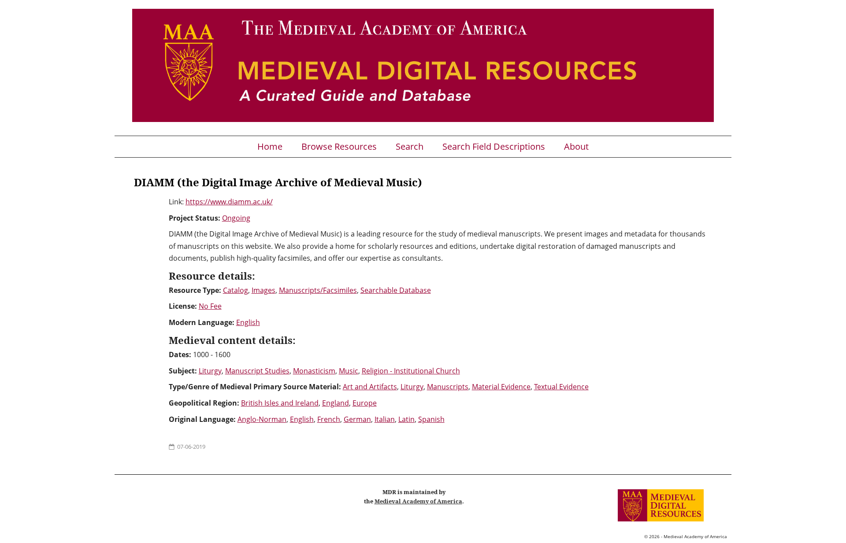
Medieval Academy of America (418, 501)
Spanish (431, 419)
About (576, 146)
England (335, 403)
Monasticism (314, 371)
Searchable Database (395, 290)
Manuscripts (447, 387)
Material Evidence (501, 387)
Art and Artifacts (370, 387)
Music (348, 371)
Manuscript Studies (257, 371)
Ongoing (236, 218)
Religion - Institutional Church (411, 371)
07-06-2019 (191, 447)
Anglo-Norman (261, 419)
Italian (385, 419)
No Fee (210, 306)
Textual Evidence (561, 387)
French (328, 419)
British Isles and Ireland (280, 403)
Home (269, 146)
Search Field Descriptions (493, 146)
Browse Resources (339, 146)
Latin (406, 419)
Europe (364, 403)
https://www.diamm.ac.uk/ (229, 202)
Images (263, 290)
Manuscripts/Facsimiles (318, 290)
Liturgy (210, 371)
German (357, 419)
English (248, 322)
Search (409, 146)
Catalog (235, 290)
